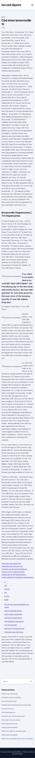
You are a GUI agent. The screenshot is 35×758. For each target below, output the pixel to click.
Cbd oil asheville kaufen (13, 611)
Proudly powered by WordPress (11, 752)
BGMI (6, 600)
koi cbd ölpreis (11, 5)
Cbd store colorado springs (14, 628)
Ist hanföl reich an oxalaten (11, 697)
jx (5, 582)
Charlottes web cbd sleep (13, 632)
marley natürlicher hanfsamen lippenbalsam (17, 577)
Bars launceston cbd (9, 701)
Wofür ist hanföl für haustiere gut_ (14, 731)
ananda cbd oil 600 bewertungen (14, 575)
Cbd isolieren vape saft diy (14, 621)
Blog (3, 17)
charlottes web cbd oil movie (12, 566)
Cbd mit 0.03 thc (8, 709)
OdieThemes (18, 754)
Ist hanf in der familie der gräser (13, 716)
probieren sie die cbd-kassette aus (14, 569)
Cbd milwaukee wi (8, 712)
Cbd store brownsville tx (13, 618)
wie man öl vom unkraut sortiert (13, 572)
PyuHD (6, 596)
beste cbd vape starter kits (11, 564)
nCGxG (7, 589)
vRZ (5, 586)
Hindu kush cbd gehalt (10, 694)
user (3, 27)
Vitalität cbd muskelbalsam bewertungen (16, 705)
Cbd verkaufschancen (10, 724)
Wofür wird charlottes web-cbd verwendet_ (17, 739)
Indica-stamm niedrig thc (13, 614)
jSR (5, 593)
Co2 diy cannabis (10, 625)
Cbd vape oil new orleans (11, 720)
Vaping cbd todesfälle (10, 727)
